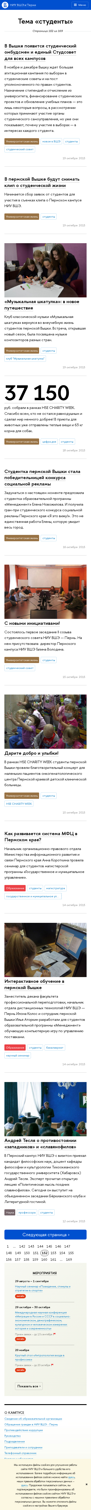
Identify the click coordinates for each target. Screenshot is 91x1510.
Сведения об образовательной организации (33, 1419)
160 (44, 1259)
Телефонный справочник (20, 1453)
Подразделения (14, 1441)
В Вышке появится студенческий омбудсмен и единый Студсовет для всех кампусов (40, 51)
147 (67, 1246)
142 (22, 1246)
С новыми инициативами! (32, 623)
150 (27, 1253)
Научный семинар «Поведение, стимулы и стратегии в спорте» (42, 1288)
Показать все (27, 1386)
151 (36, 1253)
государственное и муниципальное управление (34, 896)
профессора (27, 1212)
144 (40, 1246)
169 (69, 1259)
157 (18, 1259)
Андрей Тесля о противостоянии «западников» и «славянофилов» (40, 1143)
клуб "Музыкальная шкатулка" (25, 358)
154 (62, 1253)
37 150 (37, 392)
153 (53, 1253)
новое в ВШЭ (51, 141)
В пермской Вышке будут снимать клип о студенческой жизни (42, 182)
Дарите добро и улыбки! (31, 753)
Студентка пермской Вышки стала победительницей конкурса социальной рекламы (42, 477)
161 (53, 1259)
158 (26, 1259)
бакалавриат (54, 1047)
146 (58, 1246)
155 (71, 1253)
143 (31, 1246)
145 (49, 1246)
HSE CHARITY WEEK (19, 804)
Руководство (12, 1436)
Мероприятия (45, 1273)
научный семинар (17, 1055)
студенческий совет (20, 149)
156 (9, 1259)
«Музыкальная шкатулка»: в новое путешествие (41, 304)
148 (9, 1253)
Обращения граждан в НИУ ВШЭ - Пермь (31, 1424)
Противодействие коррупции (23, 1430)
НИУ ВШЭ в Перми (23, 5)
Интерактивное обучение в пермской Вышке (34, 984)
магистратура (55, 888)
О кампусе (14, 1412)
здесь (71, 1477)
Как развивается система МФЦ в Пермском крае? (40, 836)
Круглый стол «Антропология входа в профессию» (39, 1357)
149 (18, 1253)
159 (35, 1259)
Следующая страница (44, 1235)
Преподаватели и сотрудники (23, 1447)
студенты (71, 141)
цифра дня (49, 441)
